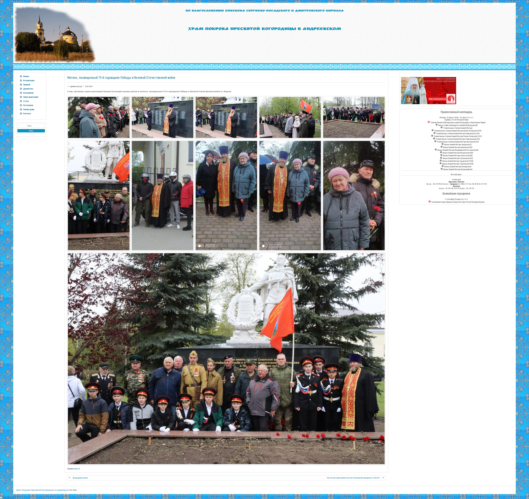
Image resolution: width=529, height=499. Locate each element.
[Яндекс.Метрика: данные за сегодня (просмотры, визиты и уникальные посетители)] (7, 498)
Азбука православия (30, 97)
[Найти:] (31, 126)
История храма (28, 80)
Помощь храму (28, 109)
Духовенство (28, 89)
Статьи (26, 101)
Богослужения (28, 93)
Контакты (27, 113)
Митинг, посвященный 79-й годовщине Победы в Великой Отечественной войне (121, 77)
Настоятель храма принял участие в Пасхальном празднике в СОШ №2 (353, 478)
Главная (26, 76)
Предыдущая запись (80, 478)
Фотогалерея (28, 105)
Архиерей (26, 84)
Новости (77, 469)
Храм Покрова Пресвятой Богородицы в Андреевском (43, 490)
